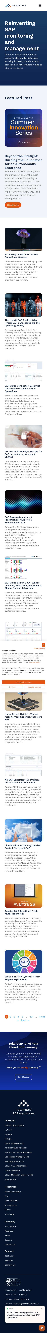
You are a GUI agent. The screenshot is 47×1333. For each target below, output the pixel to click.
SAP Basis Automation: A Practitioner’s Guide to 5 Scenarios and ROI (18, 520)
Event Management (14, 1143)
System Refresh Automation (18, 1152)
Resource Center (13, 1191)
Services (9, 1260)
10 (31, 1016)
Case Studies (11, 1200)
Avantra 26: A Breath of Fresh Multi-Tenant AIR (21, 912)
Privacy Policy (10, 1290)
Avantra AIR (10, 1179)
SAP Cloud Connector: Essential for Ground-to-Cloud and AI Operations (22, 388)
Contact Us (10, 1244)
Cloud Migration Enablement (19, 1175)
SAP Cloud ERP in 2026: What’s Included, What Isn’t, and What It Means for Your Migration (23, 585)
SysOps (8, 1130)
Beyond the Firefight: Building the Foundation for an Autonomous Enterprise (23, 162)
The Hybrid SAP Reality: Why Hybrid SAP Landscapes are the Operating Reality (22, 323)
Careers (8, 1240)
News (7, 1235)
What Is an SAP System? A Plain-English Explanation (23, 978)
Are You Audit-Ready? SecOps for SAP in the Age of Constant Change (23, 454)
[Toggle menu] (39, 5)
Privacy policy (39, 648)
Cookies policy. (34, 662)
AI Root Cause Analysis (16, 1148)
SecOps (8, 1134)
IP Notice (22, 1295)
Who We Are (10, 1226)
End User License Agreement (17, 1299)
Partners (9, 1231)
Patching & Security (14, 1161)
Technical (9, 1256)
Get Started (23, 1077)
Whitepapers (11, 1205)
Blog (7, 1196)
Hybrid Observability (14, 1125)
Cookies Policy (25, 1290)
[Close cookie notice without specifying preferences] (43, 645)
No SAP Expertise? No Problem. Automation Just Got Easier (22, 781)
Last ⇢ (25, 1020)
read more (13, 205)
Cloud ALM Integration (16, 1166)
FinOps (8, 1139)
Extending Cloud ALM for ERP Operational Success (21, 256)
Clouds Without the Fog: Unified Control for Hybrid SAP (22, 846)
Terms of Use (10, 1295)
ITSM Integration (13, 1170)
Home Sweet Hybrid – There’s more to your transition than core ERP (23, 717)
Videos (8, 1209)
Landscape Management (17, 1157)
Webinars (9, 1214)
